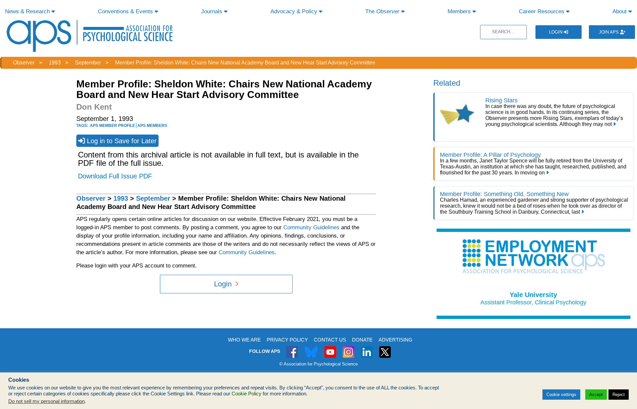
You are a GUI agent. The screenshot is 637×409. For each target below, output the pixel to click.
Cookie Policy (246, 393)
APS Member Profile (112, 125)
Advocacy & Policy (294, 11)
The (382, 11)
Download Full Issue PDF (115, 176)
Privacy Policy (287, 340)
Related (446, 82)
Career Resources (542, 11)
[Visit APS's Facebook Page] (292, 348)
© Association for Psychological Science (318, 363)
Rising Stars (501, 100)
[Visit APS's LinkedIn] (367, 348)
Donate (362, 340)
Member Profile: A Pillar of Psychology (490, 155)
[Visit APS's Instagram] (348, 348)
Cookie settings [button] (561, 394)
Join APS (609, 32)
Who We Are (244, 340)
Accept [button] (596, 394)
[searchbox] (503, 32)
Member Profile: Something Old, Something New (504, 194)
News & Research (28, 11)
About (620, 11)
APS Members (152, 125)
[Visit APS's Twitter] (311, 348)
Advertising (395, 340)
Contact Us (330, 340)
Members (460, 11)
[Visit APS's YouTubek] (330, 348)
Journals (212, 11)
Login (556, 32)
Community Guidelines (311, 227)
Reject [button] (618, 394)
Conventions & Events (126, 11)
